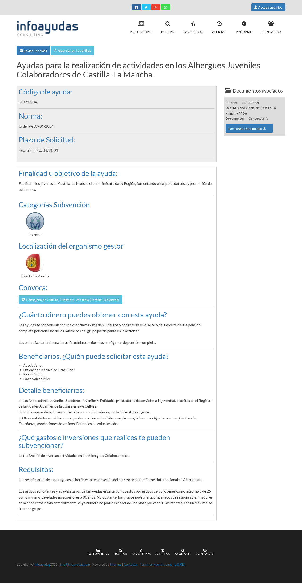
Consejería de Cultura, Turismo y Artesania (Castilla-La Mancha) (72, 300)
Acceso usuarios (269, 7)
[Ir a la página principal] (48, 28)
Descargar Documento (246, 129)
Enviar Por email (35, 51)
